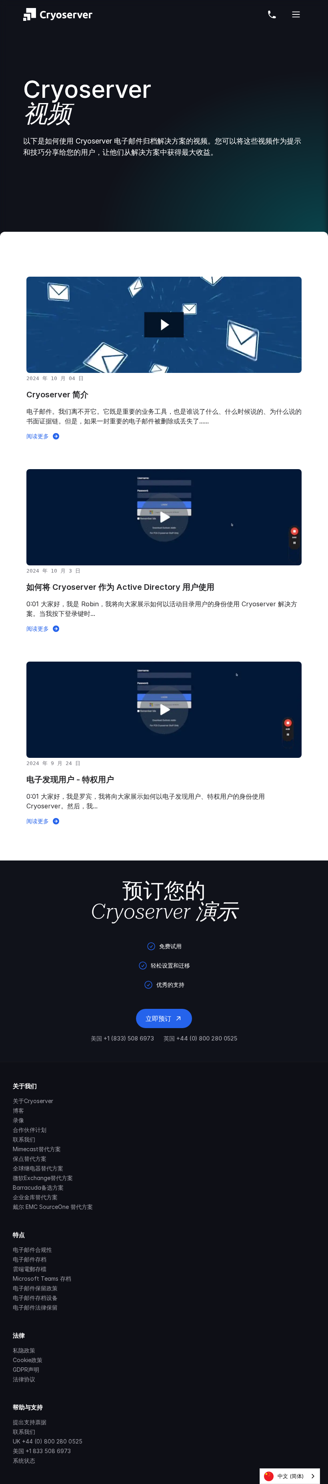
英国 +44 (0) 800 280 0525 (200, 1038)
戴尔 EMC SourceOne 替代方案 (53, 1206)
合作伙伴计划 (29, 1129)
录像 (18, 1120)
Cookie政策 (27, 1359)
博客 (18, 1110)
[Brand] (57, 14)
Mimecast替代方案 (37, 1149)
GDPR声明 (26, 1369)
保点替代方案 (29, 1158)
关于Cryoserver (33, 1100)
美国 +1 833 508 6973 (42, 1451)
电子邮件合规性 (32, 1249)
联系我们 (24, 1139)
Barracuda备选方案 (38, 1187)
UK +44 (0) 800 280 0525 (47, 1441)
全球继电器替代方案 (38, 1168)
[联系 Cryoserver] (272, 14)
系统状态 (24, 1460)
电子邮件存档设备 (35, 1297)
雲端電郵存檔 (29, 1268)
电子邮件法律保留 (35, 1307)
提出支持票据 (29, 1422)
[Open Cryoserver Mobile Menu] (296, 14)
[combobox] (290, 1476)
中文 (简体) (291, 1476)
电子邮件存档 (29, 1259)
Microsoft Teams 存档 (42, 1278)
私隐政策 (24, 1350)
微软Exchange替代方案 (43, 1177)
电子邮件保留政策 (35, 1288)
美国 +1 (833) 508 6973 (122, 1038)
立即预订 (158, 1018)
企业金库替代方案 (35, 1197)
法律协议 (24, 1379)
